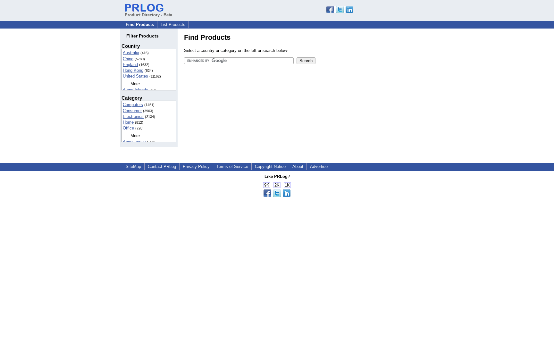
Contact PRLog (162, 166)
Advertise (319, 166)
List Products (173, 24)
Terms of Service (232, 166)
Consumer (132, 110)
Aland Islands (135, 89)
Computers (133, 104)
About (297, 166)
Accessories (134, 141)
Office (128, 128)
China (128, 58)
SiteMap (133, 166)
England (130, 64)
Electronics (133, 116)
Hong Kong (133, 70)
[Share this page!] (339, 11)
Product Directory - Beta (148, 14)
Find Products (140, 24)
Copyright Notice (270, 166)
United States (135, 76)
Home (128, 122)
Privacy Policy (196, 166)
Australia (131, 52)
